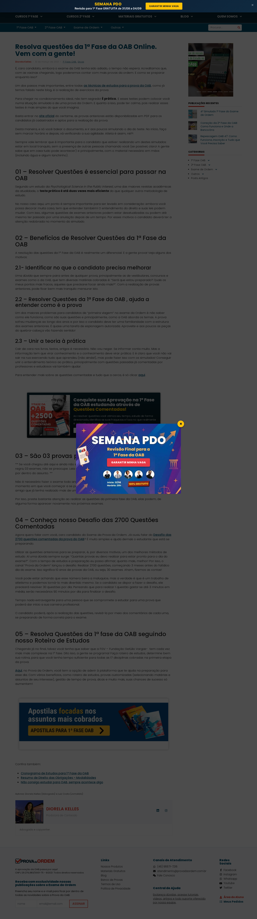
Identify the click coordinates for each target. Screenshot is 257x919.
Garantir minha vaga (164, 6)
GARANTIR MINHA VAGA (128, 462)
